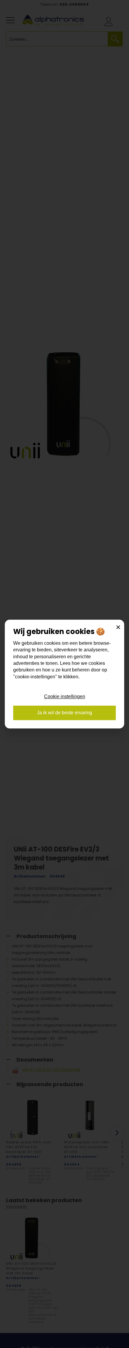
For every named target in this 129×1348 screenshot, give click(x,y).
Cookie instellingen (64, 696)
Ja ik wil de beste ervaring (64, 712)
